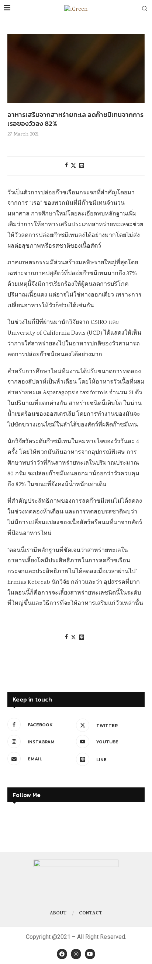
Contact (90, 913)
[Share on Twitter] (73, 166)
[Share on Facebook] (66, 166)
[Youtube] (90, 954)
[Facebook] (62, 954)
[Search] (144, 9)
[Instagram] (76, 954)
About (58, 913)
